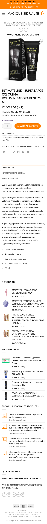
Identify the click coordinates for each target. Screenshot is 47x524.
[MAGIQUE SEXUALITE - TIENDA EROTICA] (23, 14)
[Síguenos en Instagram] (9, 494)
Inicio (7, 22)
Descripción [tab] (8, 168)
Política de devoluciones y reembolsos (23, 513)
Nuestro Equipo (15, 516)
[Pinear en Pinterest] (23, 152)
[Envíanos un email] (18, 494)
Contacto (35, 516)
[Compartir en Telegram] (28, 152)
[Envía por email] (18, 152)
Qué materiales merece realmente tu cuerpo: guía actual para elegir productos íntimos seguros (27, 441)
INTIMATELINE (13, 146)
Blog (26, 516)
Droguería (19, 22)
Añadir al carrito (27, 126)
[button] (3, 13)
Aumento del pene (31, 25)
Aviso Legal (23, 511)
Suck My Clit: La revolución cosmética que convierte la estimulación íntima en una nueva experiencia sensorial (26, 427)
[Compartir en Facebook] (9, 152)
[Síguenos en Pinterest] (23, 494)
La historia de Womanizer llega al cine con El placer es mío (25, 415)
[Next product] (21, 30)
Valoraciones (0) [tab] (10, 178)
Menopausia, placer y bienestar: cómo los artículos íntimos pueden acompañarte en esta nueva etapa (25, 454)
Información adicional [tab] (13, 173)
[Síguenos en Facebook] (4, 494)
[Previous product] (26, 30)
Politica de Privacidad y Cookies (23, 515)
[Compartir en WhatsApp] (4, 152)
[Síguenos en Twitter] (14, 494)
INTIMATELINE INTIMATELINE (32, 146)
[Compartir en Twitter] (14, 152)
